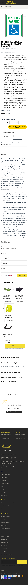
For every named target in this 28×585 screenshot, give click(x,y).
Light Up (3, 519)
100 (16, 122)
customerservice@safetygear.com (9, 454)
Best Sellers (4, 495)
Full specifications (5, 110)
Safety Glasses (5, 483)
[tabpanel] (14, 25)
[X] (10, 466)
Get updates (22, 562)
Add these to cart (15, 346)
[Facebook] (2, 466)
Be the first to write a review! (14, 411)
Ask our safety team (17, 139)
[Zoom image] (24, 15)
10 (3, 122)
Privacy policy (4, 551)
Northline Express (5, 522)
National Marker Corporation (8, 48)
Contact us (4, 539)
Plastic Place (4, 525)
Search (2, 580)
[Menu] (2, 2)
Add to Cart (22, 275)
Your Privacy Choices (6, 554)
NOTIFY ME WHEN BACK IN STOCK (17, 127)
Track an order (5, 542)
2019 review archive (6, 545)
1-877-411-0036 (7, 450)
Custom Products (5, 474)
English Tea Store (5, 516)
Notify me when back (8, 132)
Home (2, 11)
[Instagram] (6, 466)
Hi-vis (2, 489)
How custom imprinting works (8, 509)
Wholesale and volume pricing (8, 506)
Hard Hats (3, 480)
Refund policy (4, 548)
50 (12, 122)
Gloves (3, 486)
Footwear (3, 492)
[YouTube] (13, 466)
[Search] (21, 2)
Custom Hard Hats (5, 477)
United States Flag (5, 528)
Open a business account (7, 503)
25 (7, 122)
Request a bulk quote (6, 144)
